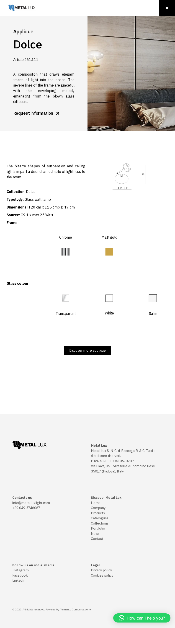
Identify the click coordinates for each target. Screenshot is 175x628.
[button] (141, 618)
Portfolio (98, 528)
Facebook (20, 575)
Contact (97, 538)
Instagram (20, 570)
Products (98, 513)
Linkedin (18, 580)
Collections (99, 523)
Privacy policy (101, 570)
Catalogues (99, 518)
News (95, 533)
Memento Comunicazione (75, 609)
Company (98, 508)
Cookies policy (102, 575)
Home (95, 503)
